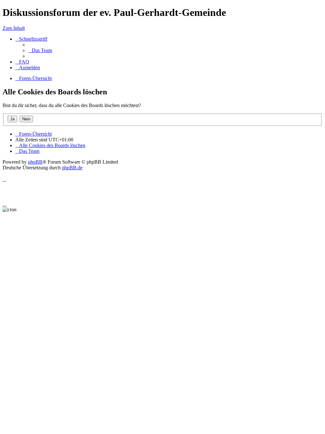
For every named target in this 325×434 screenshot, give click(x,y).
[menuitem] (40, 50)
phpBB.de (72, 167)
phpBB (35, 162)
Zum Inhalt (14, 28)
